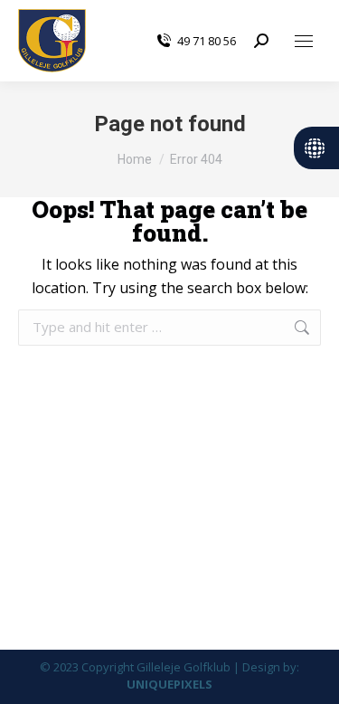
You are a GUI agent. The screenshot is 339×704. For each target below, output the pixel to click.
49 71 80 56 (206, 41)
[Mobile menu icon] (304, 41)
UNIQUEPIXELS (169, 684)
